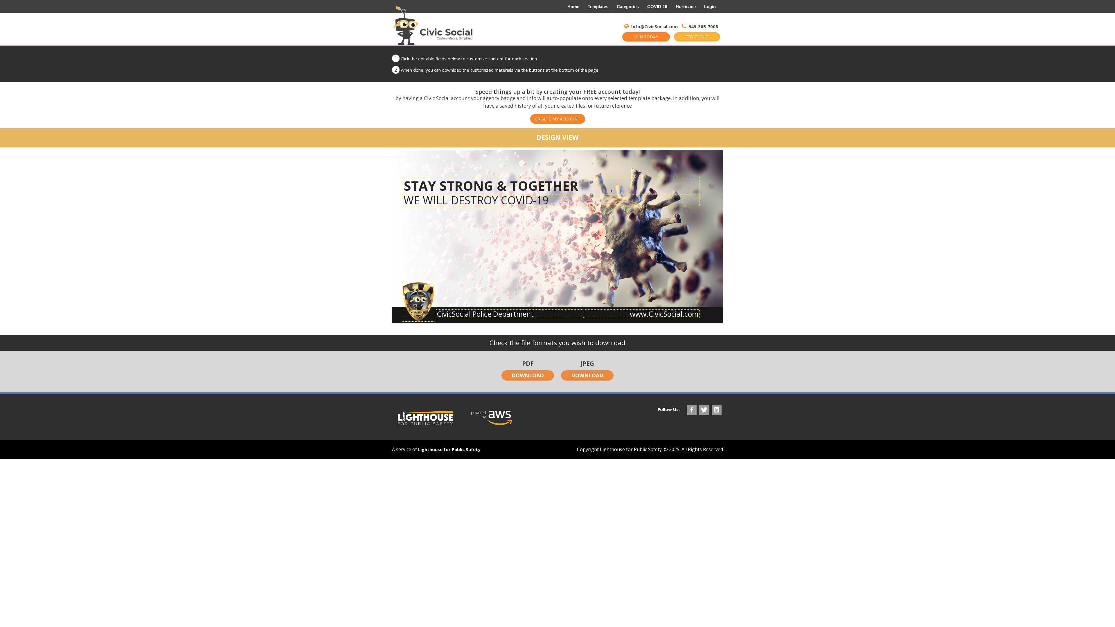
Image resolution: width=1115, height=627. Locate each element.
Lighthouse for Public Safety (449, 449)
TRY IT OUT (697, 36)
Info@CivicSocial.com (654, 26)
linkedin (717, 410)
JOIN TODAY (646, 36)
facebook (692, 410)
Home (573, 6)
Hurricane (686, 6)
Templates (598, 6)
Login (710, 6)
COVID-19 (657, 6)
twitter (704, 410)
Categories (628, 6)
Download (528, 375)
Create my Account (557, 119)
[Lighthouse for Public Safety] (426, 418)
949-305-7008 (702, 26)
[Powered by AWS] (491, 418)
